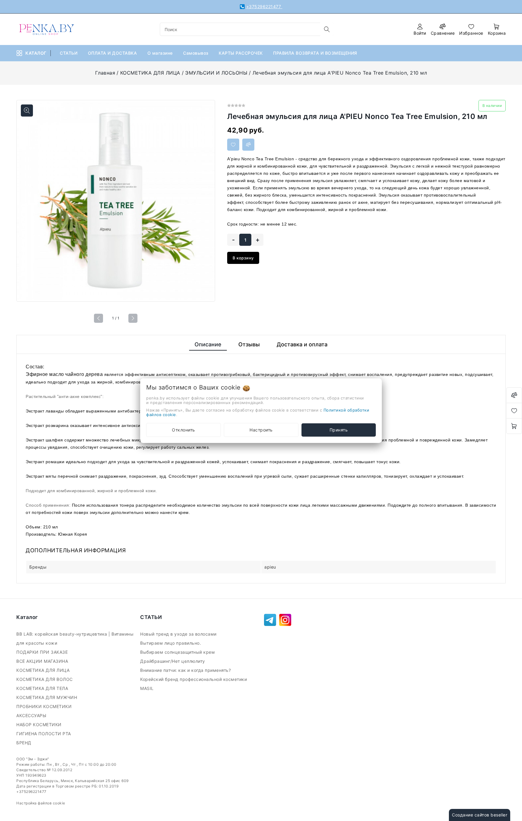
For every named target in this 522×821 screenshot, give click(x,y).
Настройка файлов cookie (40, 803)
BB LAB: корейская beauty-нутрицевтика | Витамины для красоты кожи (75, 638)
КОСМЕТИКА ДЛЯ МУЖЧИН (47, 697)
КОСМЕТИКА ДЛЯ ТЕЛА (42, 688)
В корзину (243, 257)
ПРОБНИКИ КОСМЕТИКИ (44, 706)
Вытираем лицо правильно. (171, 643)
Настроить (261, 429)
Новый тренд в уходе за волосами (179, 634)
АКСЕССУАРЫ (32, 715)
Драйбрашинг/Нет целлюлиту (173, 661)
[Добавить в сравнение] (248, 145)
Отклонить (183, 429)
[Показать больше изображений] (27, 110)
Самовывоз (196, 53)
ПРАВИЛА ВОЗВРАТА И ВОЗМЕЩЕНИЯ (315, 53)
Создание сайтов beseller (479, 814)
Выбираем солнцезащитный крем (178, 652)
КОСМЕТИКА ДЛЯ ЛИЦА (150, 73)
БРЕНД (24, 742)
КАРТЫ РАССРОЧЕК (241, 53)
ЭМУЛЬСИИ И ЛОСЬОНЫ (216, 73)
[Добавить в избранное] (233, 145)
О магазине (160, 53)
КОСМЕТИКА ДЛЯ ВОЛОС (45, 679)
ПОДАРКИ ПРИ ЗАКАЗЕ (42, 652)
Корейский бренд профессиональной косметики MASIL (193, 684)
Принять (339, 429)
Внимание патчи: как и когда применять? (186, 670)
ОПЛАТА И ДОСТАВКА (113, 53)
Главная (105, 73)
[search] (327, 29)
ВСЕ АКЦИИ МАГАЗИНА (42, 661)
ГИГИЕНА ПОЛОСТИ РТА (44, 733)
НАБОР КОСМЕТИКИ (39, 724)
